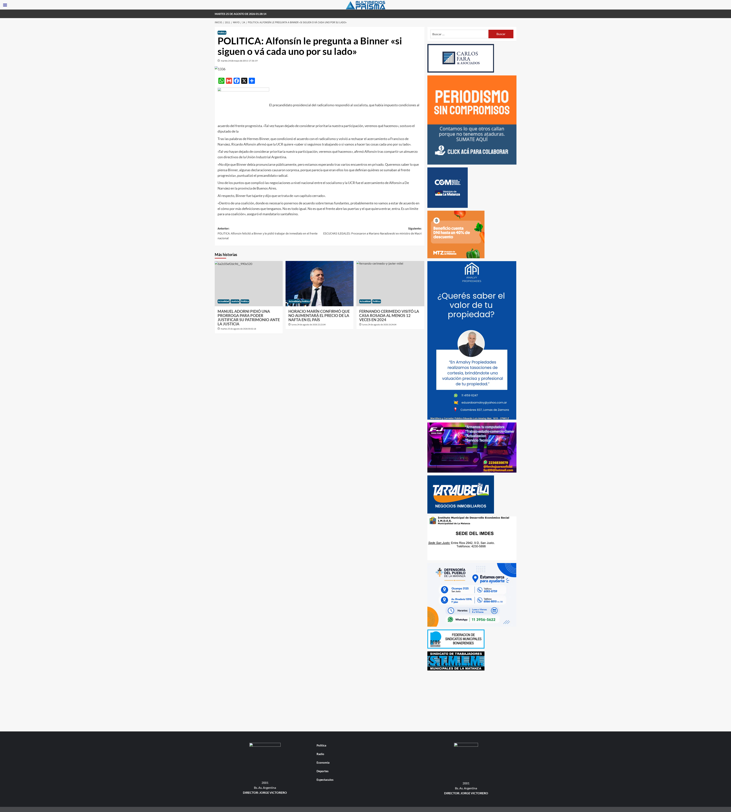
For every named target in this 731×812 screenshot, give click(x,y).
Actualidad (223, 301)
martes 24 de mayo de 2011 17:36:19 (239, 60)
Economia (323, 762)
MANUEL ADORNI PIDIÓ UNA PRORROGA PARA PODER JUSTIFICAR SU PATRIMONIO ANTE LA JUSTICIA (249, 317)
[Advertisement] (471, 700)
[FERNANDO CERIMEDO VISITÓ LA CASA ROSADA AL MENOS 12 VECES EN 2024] (390, 283)
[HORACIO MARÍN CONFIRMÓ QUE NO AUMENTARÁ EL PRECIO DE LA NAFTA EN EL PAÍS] (320, 283)
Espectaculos (325, 779)
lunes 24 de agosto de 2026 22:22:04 (308, 324)
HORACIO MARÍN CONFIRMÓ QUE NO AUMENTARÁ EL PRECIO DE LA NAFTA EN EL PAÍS (319, 315)
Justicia (235, 301)
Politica (222, 32)
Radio (320, 754)
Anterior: (268, 233)
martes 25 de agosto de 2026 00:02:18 (238, 328)
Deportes (323, 771)
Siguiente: (372, 231)
